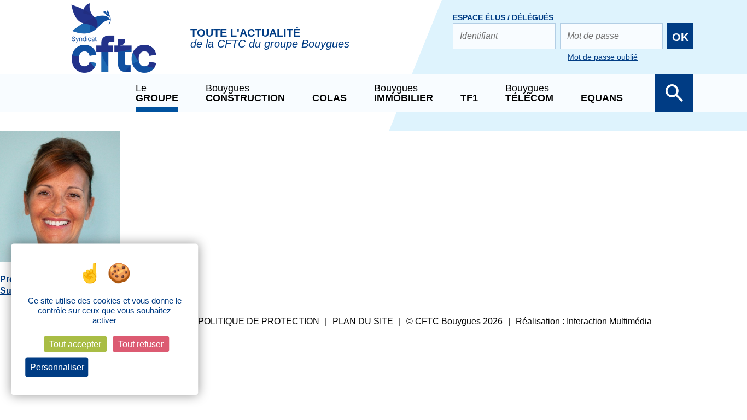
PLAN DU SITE (362, 321)
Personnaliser (57, 367)
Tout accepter (75, 344)
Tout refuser (141, 344)
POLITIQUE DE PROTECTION (258, 321)
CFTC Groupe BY (113, 45)
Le (157, 93)
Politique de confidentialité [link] (139, 367)
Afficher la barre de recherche (674, 93)
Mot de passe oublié (603, 56)
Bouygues (245, 93)
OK (680, 37)
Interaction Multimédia (609, 321)
